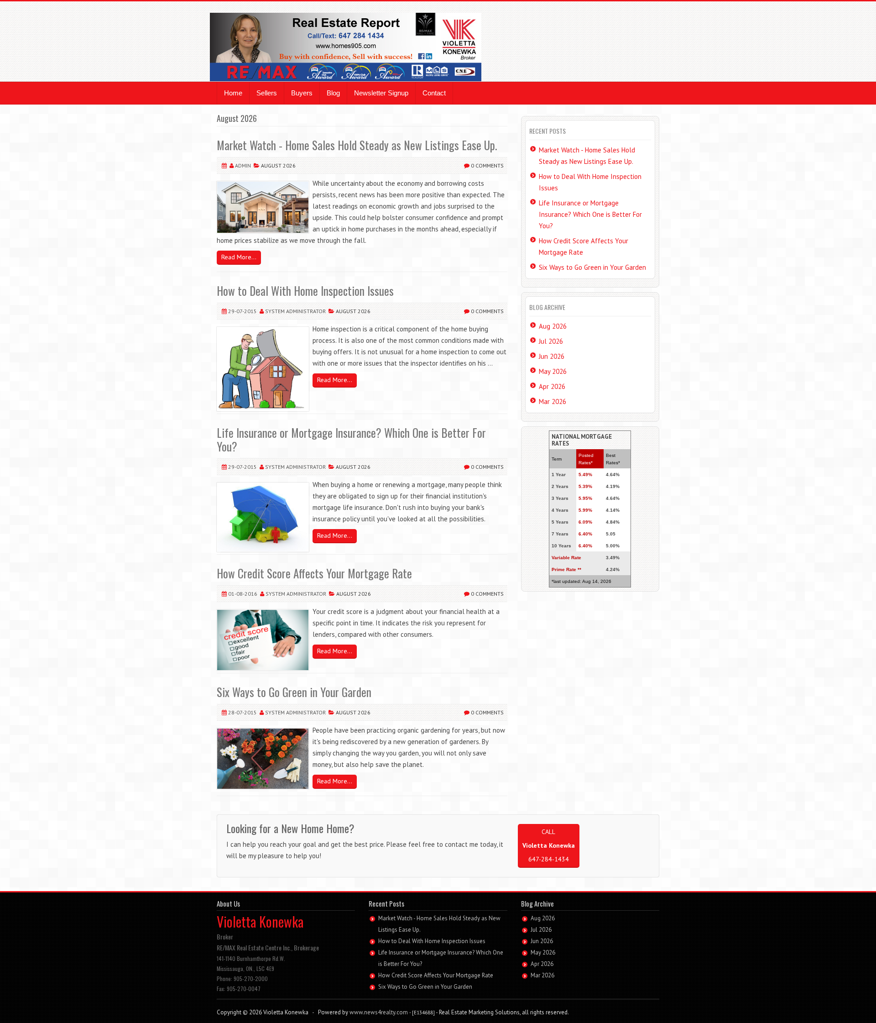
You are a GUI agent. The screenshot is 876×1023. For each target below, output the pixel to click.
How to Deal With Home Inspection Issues (305, 290)
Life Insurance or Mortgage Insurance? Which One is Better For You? (351, 439)
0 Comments (486, 165)
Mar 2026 (552, 401)
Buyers (302, 93)
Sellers (266, 93)
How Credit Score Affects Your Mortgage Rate (314, 573)
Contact (434, 93)
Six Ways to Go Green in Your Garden (294, 691)
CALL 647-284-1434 (548, 845)
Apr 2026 (552, 386)
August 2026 (278, 165)
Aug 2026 (553, 326)
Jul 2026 (551, 341)
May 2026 (553, 371)
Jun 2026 (551, 356)
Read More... (238, 257)
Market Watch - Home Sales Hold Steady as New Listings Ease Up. (357, 144)
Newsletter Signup (381, 93)
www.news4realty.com (378, 1012)
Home (233, 93)
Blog (333, 93)
